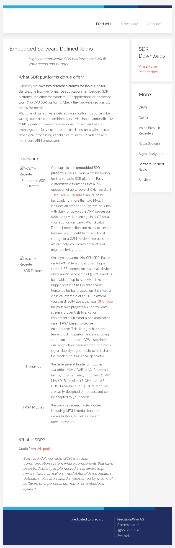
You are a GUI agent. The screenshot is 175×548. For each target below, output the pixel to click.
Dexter (143, 117)
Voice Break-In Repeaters (149, 130)
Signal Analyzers (151, 154)
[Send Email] (11, 519)
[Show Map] (139, 536)
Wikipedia (44, 449)
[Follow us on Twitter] (18, 519)
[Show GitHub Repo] (30, 519)
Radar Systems (150, 143)
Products (103, 24)
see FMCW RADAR (67, 195)
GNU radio (105, 301)
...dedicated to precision (87, 519)
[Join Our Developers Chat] (37, 519)
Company (129, 24)
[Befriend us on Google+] (24, 519)
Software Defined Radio (151, 166)
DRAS (143, 107)
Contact (155, 24)
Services (145, 180)
